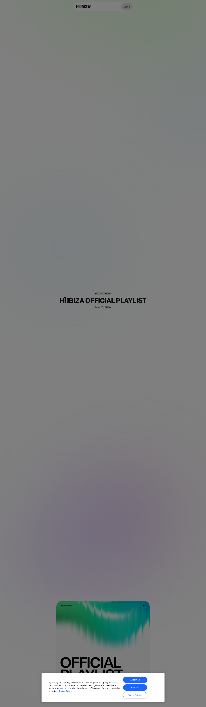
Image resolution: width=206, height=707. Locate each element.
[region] (103, 687)
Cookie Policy (65, 691)
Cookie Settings (135, 695)
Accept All (135, 680)
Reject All (135, 687)
